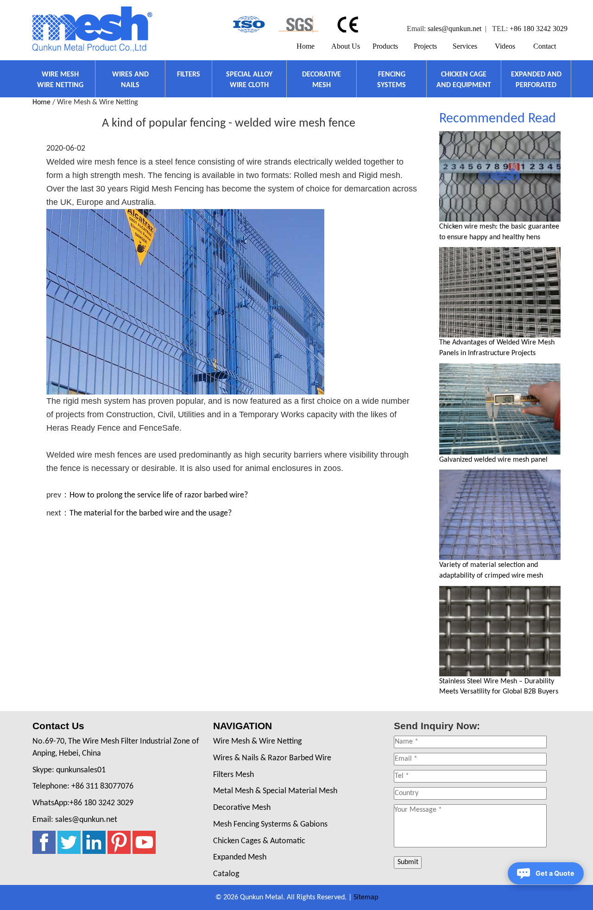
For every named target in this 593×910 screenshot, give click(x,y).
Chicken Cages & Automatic (259, 841)
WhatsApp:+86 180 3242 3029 (82, 803)
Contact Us (58, 725)
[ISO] (248, 24)
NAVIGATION (242, 725)
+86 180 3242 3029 (539, 28)
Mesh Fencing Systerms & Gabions (270, 824)
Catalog (226, 874)
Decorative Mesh (242, 807)
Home (305, 46)
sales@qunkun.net (454, 28)
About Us (345, 46)
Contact (544, 46)
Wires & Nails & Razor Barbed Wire (272, 758)
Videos (505, 46)
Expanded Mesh (239, 857)
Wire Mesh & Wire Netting (257, 741)
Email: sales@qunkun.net (74, 819)
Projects (425, 46)
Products (385, 46)
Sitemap (365, 897)
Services (465, 46)
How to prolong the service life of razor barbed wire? (158, 495)
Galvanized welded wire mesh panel (493, 460)
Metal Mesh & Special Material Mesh (275, 791)
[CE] (349, 24)
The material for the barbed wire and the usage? (150, 513)
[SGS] (298, 24)
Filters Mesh (233, 774)
